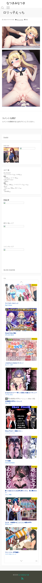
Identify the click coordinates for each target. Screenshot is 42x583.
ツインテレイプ (9, 246)
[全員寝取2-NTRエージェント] (21, 399)
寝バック (18, 188)
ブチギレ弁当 (9, 394)
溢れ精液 (7, 191)
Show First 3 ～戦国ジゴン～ (14, 431)
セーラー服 (14, 178)
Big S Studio (8, 305)
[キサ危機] (21, 447)
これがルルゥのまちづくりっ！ (14, 363)
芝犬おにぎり (9, 524)
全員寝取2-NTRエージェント (13, 401)
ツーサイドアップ (19, 184)
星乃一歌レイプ (9, 223)
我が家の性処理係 (9, 270)
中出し (7, 188)
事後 (12, 188)
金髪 (11, 184)
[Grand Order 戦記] (21, 320)
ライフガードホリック (11, 303)
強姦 (6, 181)
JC (26, 184)
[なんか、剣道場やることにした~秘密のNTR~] (21, 509)
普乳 (6, 184)
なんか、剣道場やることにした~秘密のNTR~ (18, 522)
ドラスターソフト (10, 433)
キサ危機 (7, 461)
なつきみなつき (23, 575)
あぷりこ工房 (9, 365)
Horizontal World (9, 463)
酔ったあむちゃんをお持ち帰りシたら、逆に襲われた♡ (21, 492)
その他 (19, 174)
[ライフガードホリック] (21, 293)
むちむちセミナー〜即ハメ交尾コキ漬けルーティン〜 (21, 393)
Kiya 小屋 (7, 403)
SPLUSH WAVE (9, 335)
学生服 (7, 178)
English (6, 137)
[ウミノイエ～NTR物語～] (21, 539)
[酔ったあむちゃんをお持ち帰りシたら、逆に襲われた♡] (21, 477)
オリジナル (20, 19)
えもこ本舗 (8, 494)
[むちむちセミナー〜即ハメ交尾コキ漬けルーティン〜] (21, 379)
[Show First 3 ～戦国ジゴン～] (21, 417)
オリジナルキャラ (9, 174)
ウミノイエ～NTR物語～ (12, 552)
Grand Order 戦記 (10, 333)
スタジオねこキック (10, 554)
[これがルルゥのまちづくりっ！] (21, 349)
